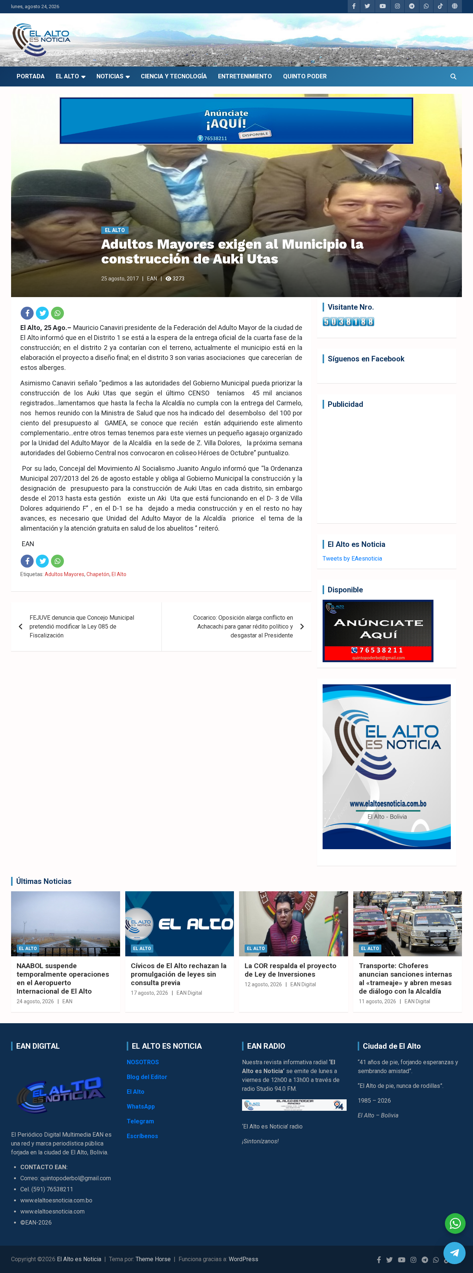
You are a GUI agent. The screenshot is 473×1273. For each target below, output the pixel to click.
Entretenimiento (245, 76)
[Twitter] (42, 313)
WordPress (243, 1259)
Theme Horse (153, 1259)
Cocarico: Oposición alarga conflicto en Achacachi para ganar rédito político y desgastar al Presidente (243, 626)
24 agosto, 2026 (35, 1001)
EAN (152, 279)
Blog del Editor (147, 1076)
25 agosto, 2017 (120, 279)
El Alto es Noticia (79, 1259)
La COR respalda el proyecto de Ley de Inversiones (290, 969)
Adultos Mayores (64, 574)
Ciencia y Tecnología (174, 76)
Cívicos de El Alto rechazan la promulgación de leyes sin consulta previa (179, 974)
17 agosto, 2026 (149, 993)
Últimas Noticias (44, 881)
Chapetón (97, 574)
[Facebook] (27, 313)
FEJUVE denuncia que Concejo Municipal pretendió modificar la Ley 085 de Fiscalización (82, 626)
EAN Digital (189, 993)
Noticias (109, 76)
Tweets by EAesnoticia (352, 558)
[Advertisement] (387, 466)
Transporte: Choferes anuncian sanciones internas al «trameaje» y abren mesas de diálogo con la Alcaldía (405, 978)
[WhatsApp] (57, 313)
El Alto (67, 76)
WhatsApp (141, 1106)
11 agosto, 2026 (377, 1001)
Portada (31, 76)
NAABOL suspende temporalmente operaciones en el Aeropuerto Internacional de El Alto (63, 978)
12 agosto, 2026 (263, 984)
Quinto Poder (305, 76)
